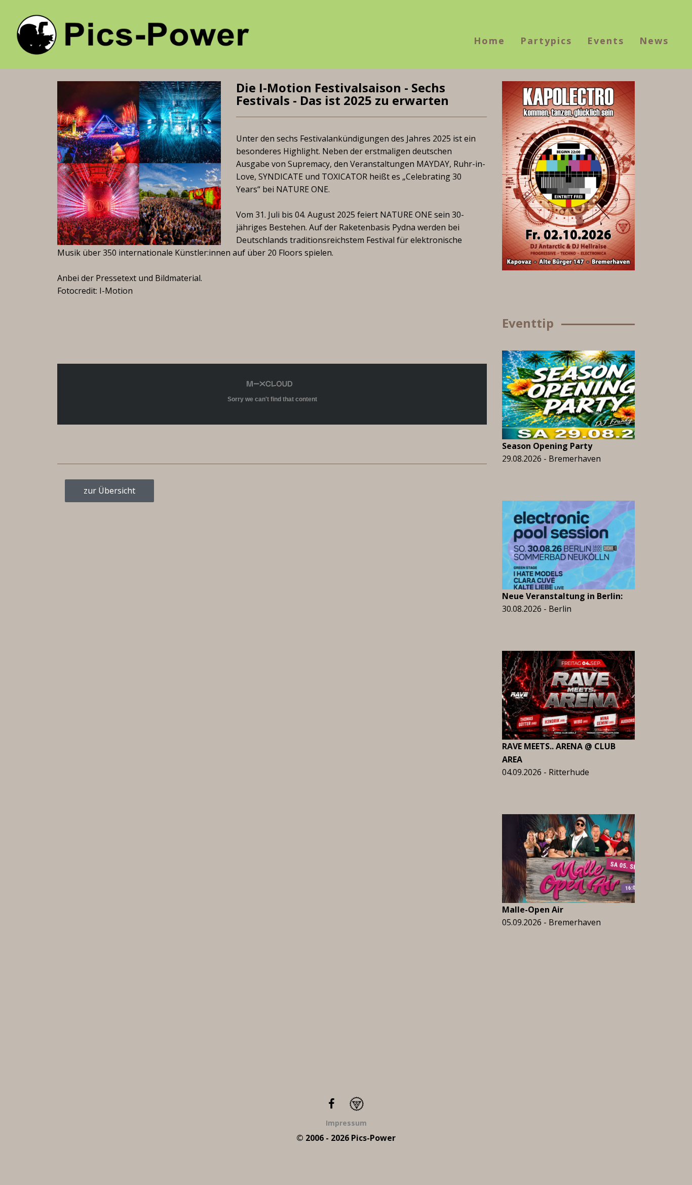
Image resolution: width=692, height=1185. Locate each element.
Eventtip (528, 323)
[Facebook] (331, 1103)
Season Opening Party (547, 445)
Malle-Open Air (532, 909)
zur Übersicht (109, 490)
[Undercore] (356, 1103)
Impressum (346, 1123)
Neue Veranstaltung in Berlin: (562, 596)
